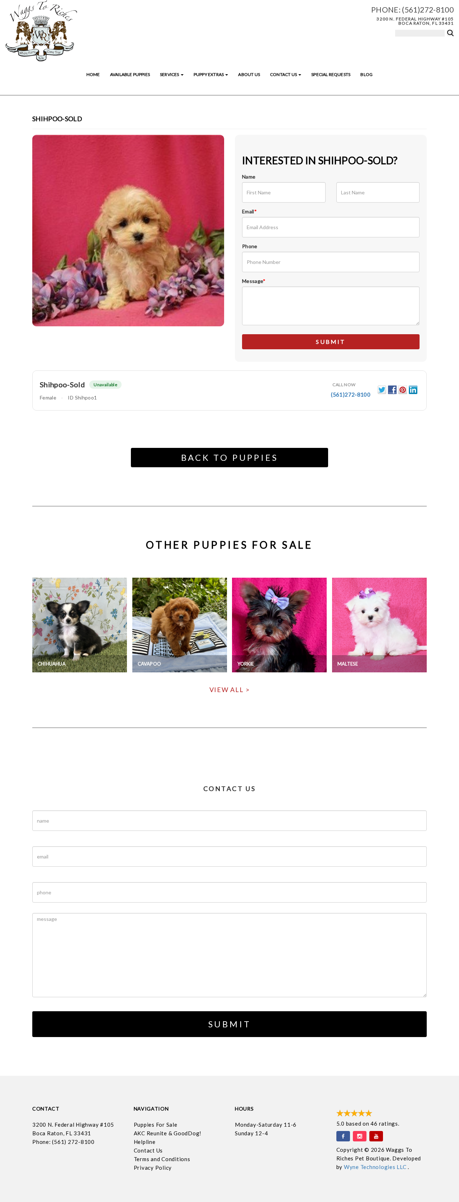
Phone (249, 246)
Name (248, 177)
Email (249, 211)
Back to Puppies (229, 457)
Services (170, 74)
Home (93, 74)
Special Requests (330, 74)
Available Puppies (130, 74)
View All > (229, 690)
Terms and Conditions (162, 1159)
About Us (249, 74)
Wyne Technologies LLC (376, 1167)
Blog (366, 74)
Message (254, 281)
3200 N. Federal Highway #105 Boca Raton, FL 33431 (415, 21)
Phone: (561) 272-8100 (63, 1142)
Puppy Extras (209, 74)
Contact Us (284, 74)
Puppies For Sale (156, 1124)
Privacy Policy (153, 1167)
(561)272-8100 (428, 9)
